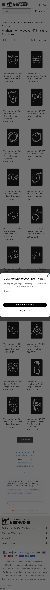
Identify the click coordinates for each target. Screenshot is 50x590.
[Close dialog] (48, 275)
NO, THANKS (25, 311)
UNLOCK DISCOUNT (25, 305)
